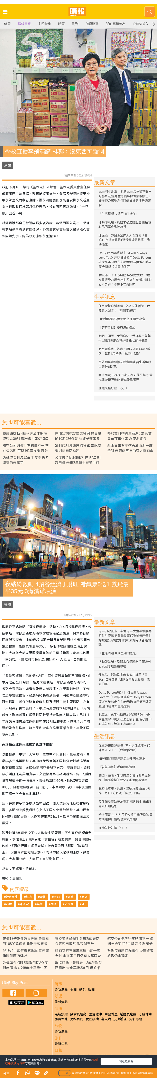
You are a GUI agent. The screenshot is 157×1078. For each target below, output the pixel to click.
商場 (84, 897)
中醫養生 (111, 1013)
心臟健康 (145, 1013)
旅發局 (69, 904)
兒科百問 (76, 1018)
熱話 (82, 989)
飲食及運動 (78, 1013)
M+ (83, 904)
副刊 (75, 24)
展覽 (70, 897)
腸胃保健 (61, 1018)
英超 (40, 904)
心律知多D (140, 24)
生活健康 (95, 1013)
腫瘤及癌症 (128, 1013)
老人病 (106, 1018)
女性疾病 (92, 1018)
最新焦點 (61, 989)
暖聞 (91, 989)
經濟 (29, 897)
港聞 (7, 165)
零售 (43, 897)
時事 (61, 24)
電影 (57, 897)
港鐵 (9, 904)
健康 (7, 24)
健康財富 (92, 24)
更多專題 (135, 1018)
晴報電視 (24, 24)
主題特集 (44, 24)
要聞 (73, 989)
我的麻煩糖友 (116, 24)
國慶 (53, 904)
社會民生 (12, 897)
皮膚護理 (120, 1018)
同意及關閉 (126, 1061)
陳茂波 (24, 904)
